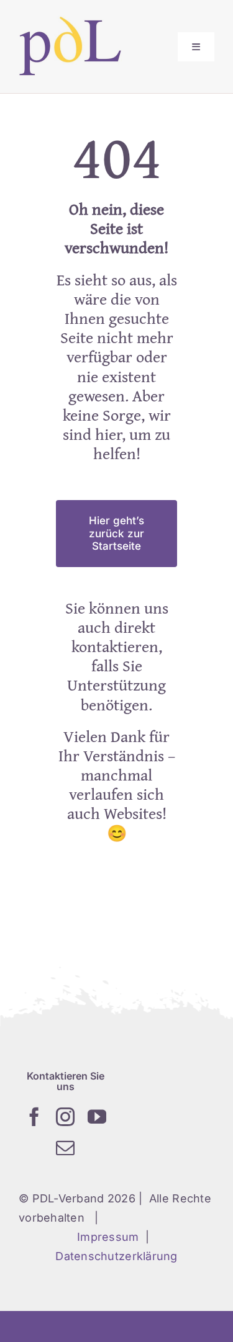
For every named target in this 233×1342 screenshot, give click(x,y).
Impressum (108, 1236)
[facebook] (34, 1116)
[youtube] (97, 1116)
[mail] (65, 1147)
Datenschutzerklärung (116, 1256)
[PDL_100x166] (70, 20)
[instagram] (65, 1116)
